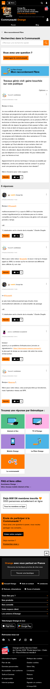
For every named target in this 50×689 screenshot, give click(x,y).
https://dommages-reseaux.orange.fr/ (27, 348)
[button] (46, 94)
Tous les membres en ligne (14, 506)
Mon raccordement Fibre (14, 32)
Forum (13, 25)
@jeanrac (11, 382)
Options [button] (42, 90)
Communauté (13, 19)
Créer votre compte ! (13, 534)
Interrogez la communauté (15, 58)
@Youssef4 (12, 206)
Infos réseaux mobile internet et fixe (15, 487)
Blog (37, 25)
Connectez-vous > (11, 544)
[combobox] (22, 42)
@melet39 (23, 259)
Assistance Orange (8, 484)
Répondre (6, 177)
